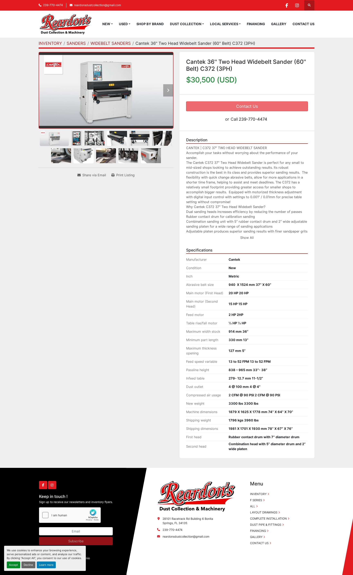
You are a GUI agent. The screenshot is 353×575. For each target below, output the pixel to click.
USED (123, 24)
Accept (13, 564)
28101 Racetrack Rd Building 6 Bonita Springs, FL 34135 (188, 521)
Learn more (46, 564)
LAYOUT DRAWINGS (263, 512)
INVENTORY (258, 494)
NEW (106, 24)
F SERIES (256, 500)
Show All (247, 238)
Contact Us (247, 106)
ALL (252, 506)
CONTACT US (303, 24)
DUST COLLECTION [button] (185, 24)
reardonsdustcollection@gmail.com (97, 5)
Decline (28, 564)
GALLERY (278, 24)
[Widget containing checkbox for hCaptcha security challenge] (70, 515)
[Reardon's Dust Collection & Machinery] (195, 496)
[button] (107, 23)
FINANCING (256, 24)
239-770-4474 (53, 5)
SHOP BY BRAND (150, 24)
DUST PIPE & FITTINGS (265, 524)
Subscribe (76, 541)
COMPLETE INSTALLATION (268, 518)
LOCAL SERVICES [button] (224, 24)
